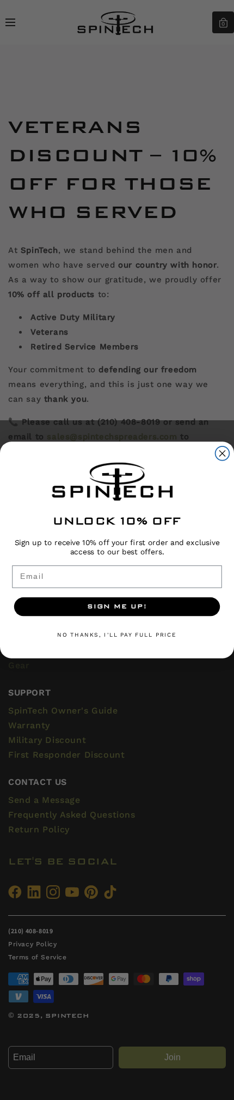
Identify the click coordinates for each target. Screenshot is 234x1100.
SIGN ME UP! (117, 607)
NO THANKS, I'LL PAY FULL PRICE (116, 635)
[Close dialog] (222, 453)
